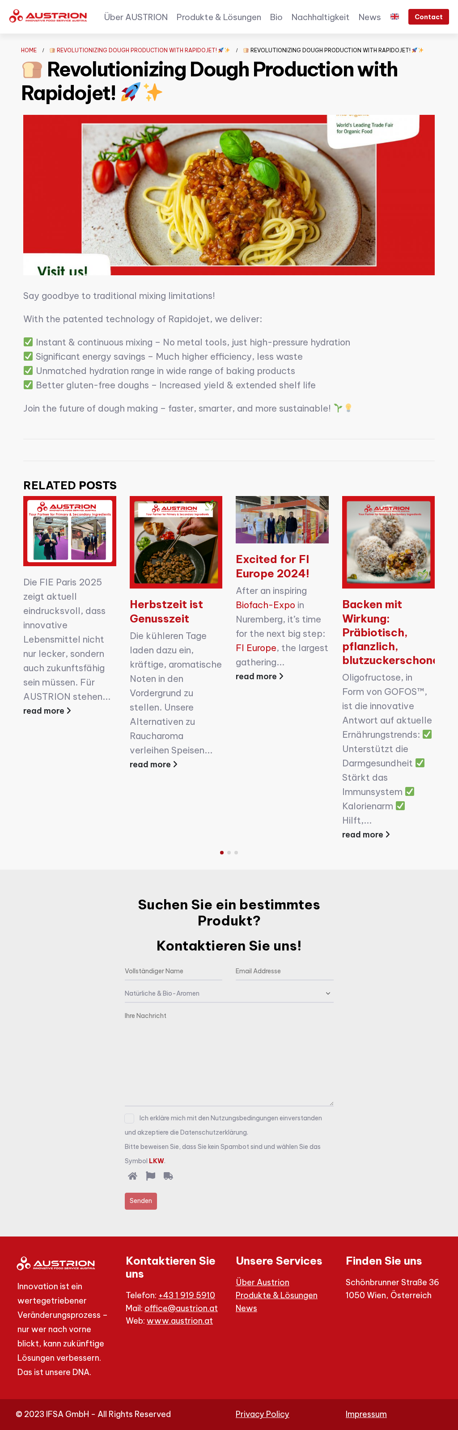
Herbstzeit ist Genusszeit (166, 611)
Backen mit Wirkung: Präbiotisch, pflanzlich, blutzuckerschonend (397, 632)
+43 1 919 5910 (186, 1295)
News (370, 17)
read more (44, 711)
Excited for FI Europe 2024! (273, 566)
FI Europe (256, 647)
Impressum (366, 1414)
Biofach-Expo (265, 604)
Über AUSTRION (136, 17)
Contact (429, 17)
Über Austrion (262, 1282)
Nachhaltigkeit (321, 17)
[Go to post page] (69, 531)
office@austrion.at (181, 1308)
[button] (221, 853)
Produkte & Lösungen (219, 17)
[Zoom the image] (49, 15)
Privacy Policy (262, 1414)
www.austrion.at (180, 1321)
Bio (276, 17)
